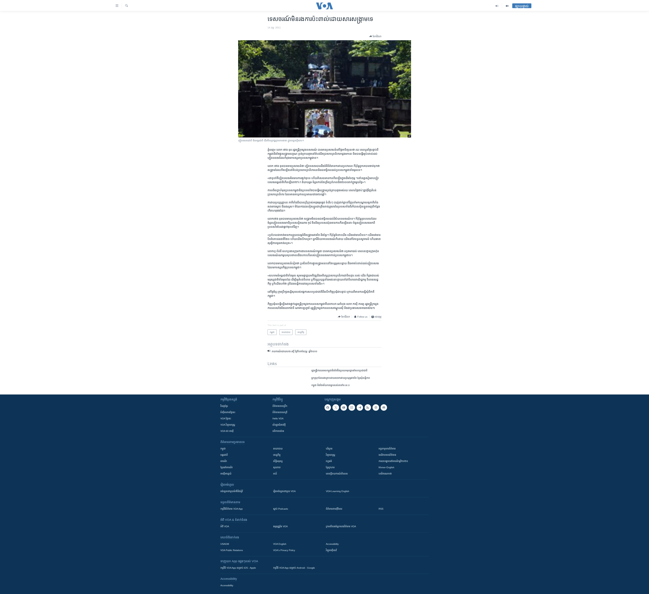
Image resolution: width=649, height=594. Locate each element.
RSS (381, 508)
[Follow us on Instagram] (351, 407)
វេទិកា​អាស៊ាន (278, 431)
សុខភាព (277, 467)
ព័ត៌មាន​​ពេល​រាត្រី (279, 412)
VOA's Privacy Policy (284, 550)
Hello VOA (277, 418)
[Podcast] (375, 407)
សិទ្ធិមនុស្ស (278, 461)
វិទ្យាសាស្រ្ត (330, 454)
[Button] (375, 36)
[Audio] (497, 5)
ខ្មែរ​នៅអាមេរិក (226, 467)
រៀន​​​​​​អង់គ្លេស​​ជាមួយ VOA (284, 491)
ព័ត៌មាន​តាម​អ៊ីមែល (334, 508)
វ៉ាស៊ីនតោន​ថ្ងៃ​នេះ (227, 412)
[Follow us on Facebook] (327, 407)
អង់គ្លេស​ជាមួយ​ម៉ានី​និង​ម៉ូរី (231, 491)
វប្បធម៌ (329, 461)
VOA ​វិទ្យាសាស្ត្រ (227, 424)
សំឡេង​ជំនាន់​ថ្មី (279, 424)
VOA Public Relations (231, 550)
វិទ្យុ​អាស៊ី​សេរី (331, 550)
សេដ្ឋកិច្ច (277, 454)
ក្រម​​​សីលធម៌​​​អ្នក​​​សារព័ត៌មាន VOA (341, 526)
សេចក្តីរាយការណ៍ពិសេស (337, 473)
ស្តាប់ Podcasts (280, 508)
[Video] (507, 5)
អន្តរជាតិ (224, 454)
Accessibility (332, 544)
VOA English (279, 544)
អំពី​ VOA (224, 526)
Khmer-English (386, 467)
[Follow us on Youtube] (344, 407)
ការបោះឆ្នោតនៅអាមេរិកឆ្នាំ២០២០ (393, 461)
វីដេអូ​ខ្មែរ (224, 406)
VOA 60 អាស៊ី (227, 431)
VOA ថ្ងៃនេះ (225, 418)
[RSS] (368, 407)
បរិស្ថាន (329, 448)
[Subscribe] (384, 407)
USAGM (224, 544)
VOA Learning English (337, 491)
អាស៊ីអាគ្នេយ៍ (225, 473)
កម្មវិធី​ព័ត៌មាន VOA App (231, 508)
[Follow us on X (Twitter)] (335, 407)
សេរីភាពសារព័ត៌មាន (387, 454)
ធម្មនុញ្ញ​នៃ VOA (280, 526)
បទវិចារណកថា (385, 473)
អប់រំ (275, 473)
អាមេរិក (223, 461)
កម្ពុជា (223, 448)
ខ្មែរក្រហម (330, 467)
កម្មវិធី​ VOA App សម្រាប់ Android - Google (294, 567)
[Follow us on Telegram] (360, 407)
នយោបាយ (278, 448)
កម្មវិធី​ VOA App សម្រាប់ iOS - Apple (238, 567)
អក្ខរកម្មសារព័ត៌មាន (387, 448)
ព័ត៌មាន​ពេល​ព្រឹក (279, 406)
